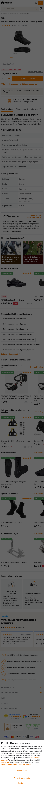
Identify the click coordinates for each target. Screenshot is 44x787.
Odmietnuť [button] (22, 783)
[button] (5, 762)
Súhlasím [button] (22, 770)
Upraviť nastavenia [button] (22, 778)
